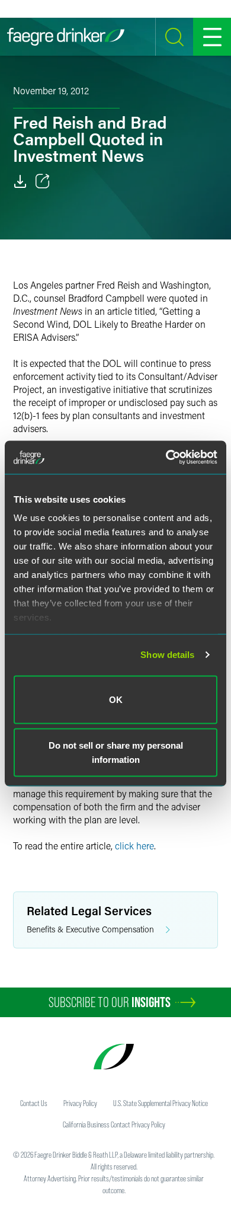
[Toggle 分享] (42, 181)
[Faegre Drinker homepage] (65, 37)
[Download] (20, 181)
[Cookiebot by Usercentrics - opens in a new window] (166, 457)
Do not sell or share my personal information (116, 752)
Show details (167, 655)
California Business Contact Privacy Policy (114, 1124)
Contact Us (33, 1103)
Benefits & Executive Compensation (90, 929)
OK (116, 699)
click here (134, 845)
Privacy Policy (80, 1103)
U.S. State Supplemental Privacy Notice (160, 1103)
